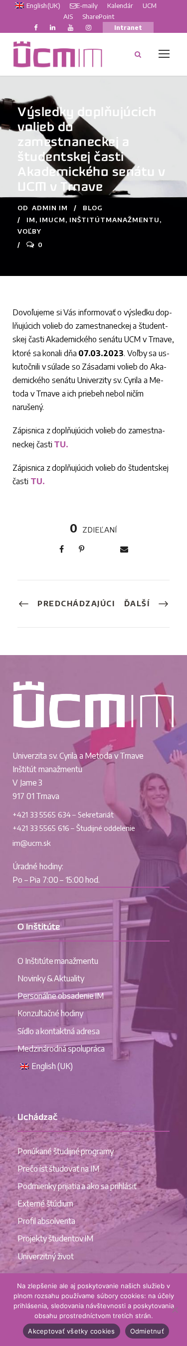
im (30, 220)
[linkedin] (52, 27)
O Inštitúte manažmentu (57, 961)
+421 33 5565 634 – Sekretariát (63, 814)
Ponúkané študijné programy (65, 1151)
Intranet (128, 27)
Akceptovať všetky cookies (71, 1331)
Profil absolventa (46, 1221)
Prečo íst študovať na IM (58, 1169)
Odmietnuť (147, 1331)
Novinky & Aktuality (50, 978)
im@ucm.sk (31, 842)
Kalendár (120, 5)
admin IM (50, 208)
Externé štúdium (45, 1204)
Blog (93, 208)
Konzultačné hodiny (50, 1013)
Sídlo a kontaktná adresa (58, 1031)
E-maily (87, 5)
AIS (68, 16)
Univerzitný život (45, 1256)
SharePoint (98, 16)
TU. (61, 444)
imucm (52, 220)
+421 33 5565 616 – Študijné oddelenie (73, 827)
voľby (29, 231)
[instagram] (88, 27)
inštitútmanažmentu (114, 220)
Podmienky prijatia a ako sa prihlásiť (77, 1186)
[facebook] (35, 27)
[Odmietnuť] (175, 1310)
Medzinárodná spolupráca (61, 1049)
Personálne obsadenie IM (60, 996)
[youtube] (70, 27)
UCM (150, 5)
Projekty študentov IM (55, 1238)
